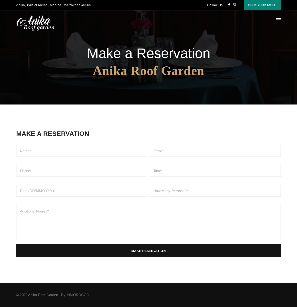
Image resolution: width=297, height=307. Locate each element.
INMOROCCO (77, 295)
